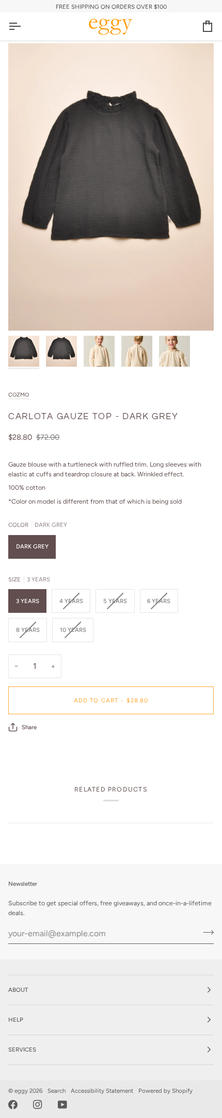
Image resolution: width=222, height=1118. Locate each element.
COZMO (18, 394)
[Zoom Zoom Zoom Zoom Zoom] (111, 186)
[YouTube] (62, 1104)
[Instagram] (37, 1104)
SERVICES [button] (22, 1049)
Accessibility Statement (102, 1090)
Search (56, 1090)
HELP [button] (15, 1019)
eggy (21, 1090)
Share (29, 727)
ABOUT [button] (18, 989)
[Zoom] (28, 311)
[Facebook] (13, 1104)
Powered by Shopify (165, 1090)
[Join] (205, 932)
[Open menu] (23, 26)
